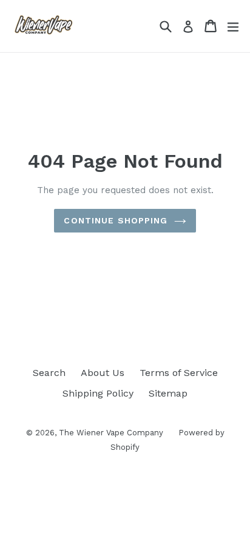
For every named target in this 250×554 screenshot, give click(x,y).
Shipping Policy (97, 393)
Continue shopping (115, 220)
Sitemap (168, 393)
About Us (102, 372)
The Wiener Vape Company (111, 432)
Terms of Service (179, 372)
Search (49, 372)
